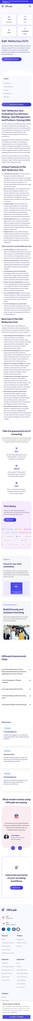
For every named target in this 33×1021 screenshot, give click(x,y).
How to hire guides (22, 977)
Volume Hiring (5, 977)
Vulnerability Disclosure (8, 943)
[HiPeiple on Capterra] (9, 924)
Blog (18, 963)
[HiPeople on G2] (7, 917)
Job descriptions (21, 980)
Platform (19, 946)
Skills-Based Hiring (22, 970)
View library (10, 520)
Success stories (21, 983)
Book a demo (16, 887)
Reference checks (22, 943)
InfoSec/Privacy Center (8, 953)
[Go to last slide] (13, 848)
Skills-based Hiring (7, 973)
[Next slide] (20, 848)
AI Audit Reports (6, 946)
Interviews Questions (22, 973)
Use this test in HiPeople (11, 59)
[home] (7, 6)
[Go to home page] (9, 910)
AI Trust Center (6, 949)
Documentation (21, 987)
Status (3, 939)
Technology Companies (8, 966)
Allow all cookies (16, 1017)
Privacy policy (5, 1000)
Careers (4, 997)
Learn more (14, 1012)
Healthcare (5, 963)
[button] (29, 6)
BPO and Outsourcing (7, 970)
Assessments (20, 939)
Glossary (19, 966)
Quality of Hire (5, 980)
